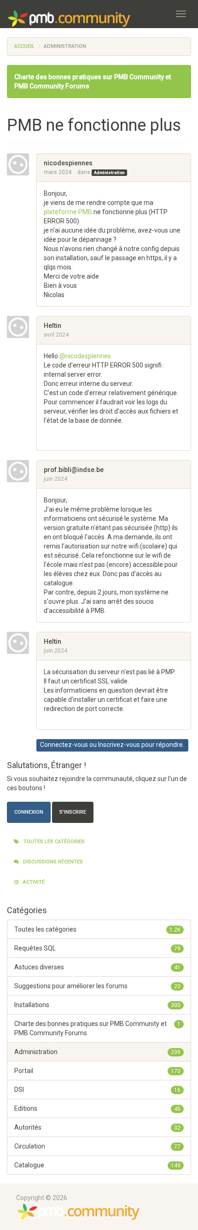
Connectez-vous (64, 744)
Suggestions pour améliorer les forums (97, 986)
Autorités (97, 1127)
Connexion (28, 812)
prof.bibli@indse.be (74, 469)
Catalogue (97, 1165)
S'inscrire (72, 812)
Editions (97, 1108)
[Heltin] (21, 327)
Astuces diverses (97, 967)
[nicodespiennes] (21, 164)
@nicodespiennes (85, 356)
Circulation (97, 1146)
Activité (33, 882)
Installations (97, 1004)
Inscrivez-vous (119, 744)
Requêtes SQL (97, 948)
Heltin (52, 325)
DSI (97, 1089)
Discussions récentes (52, 862)
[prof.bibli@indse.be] (21, 471)
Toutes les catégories (53, 842)
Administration (109, 172)
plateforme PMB (68, 212)
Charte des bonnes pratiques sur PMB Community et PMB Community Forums (97, 1028)
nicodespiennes (68, 163)
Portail (97, 1070)
